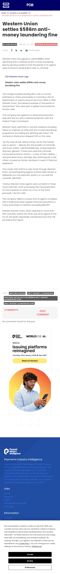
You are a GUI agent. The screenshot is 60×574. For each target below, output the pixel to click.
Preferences (30, 567)
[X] (16, 50)
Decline (30, 561)
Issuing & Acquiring (46, 44)
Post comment (43, 312)
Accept (30, 554)
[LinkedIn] (21, 50)
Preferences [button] (37, 546)
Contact (8, 517)
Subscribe (9, 506)
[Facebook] (12, 50)
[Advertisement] (30, 255)
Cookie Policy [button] (24, 543)
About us (8, 496)
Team (7, 500)
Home (7, 493)
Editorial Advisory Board (15, 503)
